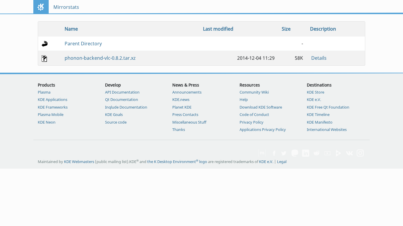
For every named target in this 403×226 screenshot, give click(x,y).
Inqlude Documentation (126, 107)
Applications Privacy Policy (263, 129)
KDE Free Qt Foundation (328, 107)
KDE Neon (46, 122)
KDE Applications (52, 99)
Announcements (187, 92)
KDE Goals (114, 114)
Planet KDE (181, 107)
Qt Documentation (121, 99)
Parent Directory (83, 43)
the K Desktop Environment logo (177, 161)
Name (71, 29)
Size (286, 29)
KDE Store (315, 92)
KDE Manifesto (319, 122)
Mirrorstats (66, 7)
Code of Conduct (254, 114)
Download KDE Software (261, 107)
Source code (116, 122)
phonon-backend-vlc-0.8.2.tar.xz (100, 58)
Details (319, 58)
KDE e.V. (314, 99)
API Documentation (122, 92)
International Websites (327, 129)
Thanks (178, 129)
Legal (281, 161)
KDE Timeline (318, 114)
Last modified (218, 29)
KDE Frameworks (53, 107)
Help (244, 99)
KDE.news (180, 99)
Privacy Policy (251, 122)
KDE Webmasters (79, 161)
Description (323, 29)
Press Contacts (185, 114)
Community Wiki (254, 92)
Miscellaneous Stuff (189, 122)
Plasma (44, 92)
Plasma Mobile (50, 114)
